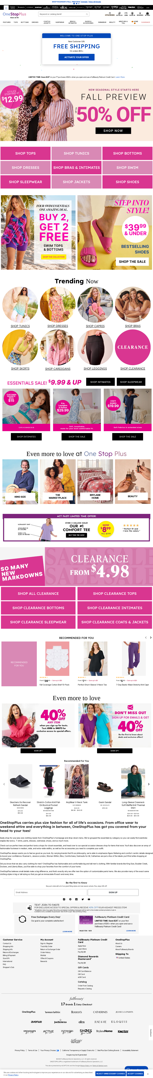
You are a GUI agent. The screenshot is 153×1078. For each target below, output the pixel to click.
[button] (132, 14)
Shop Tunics (76, 153)
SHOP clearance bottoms (38, 608)
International (7, 961)
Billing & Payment (9, 955)
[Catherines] (100, 1012)
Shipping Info (8, 949)
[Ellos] (82, 1021)
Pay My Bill (82, 952)
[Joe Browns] (60, 1021)
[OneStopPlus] (28, 1012)
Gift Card (81, 974)
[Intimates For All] (67, 1032)
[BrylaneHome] (104, 1032)
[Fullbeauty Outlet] (76, 1041)
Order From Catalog (85, 986)
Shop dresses (25, 167)
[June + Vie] (100, 1021)
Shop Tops (25, 153)
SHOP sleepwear (25, 182)
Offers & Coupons (46, 958)
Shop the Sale (77, 436)
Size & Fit (6, 958)
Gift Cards (83, 967)
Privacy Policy (20, 1050)
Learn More (120, 77)
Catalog (82, 981)
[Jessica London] (124, 1012)
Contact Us (7, 943)
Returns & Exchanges (11, 952)
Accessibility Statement (130, 1050)
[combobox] (63, 14)
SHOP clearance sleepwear (38, 622)
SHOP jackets (76, 182)
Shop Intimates (26, 436)
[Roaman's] (76, 1012)
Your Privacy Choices (48, 1050)
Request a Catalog (85, 989)
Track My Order (46, 946)
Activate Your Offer (76, 57)
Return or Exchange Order (50, 949)
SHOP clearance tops (115, 593)
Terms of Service (98, 1066)
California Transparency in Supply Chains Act (78, 1050)
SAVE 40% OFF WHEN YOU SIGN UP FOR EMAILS (65, 2)
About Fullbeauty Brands (124, 949)
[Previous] (146, 637)
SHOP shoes (127, 182)
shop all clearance (38, 593)
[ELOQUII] (119, 1021)
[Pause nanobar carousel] (74, 4)
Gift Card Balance (84, 971)
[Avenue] (36, 1021)
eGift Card (82, 977)
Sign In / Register (46, 943)
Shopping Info (8, 946)
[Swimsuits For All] (30, 1032)
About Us (118, 943)
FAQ (4, 964)
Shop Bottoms (127, 153)
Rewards (43, 961)
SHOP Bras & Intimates (76, 167)
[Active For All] (48, 1032)
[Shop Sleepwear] (131, 382)
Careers (118, 946)
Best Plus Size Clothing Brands (109, 1050)
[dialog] (147, 7)
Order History (45, 952)
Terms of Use (33, 1050)
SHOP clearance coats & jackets (114, 622)
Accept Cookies (135, 1074)
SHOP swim (127, 167)
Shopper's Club (8, 967)
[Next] (151, 637)
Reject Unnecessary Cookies (110, 1074)
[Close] (147, 1073)
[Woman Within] (52, 1012)
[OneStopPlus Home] (14, 15)
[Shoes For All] (86, 1032)
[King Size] (123, 1032)
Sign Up (113, 892)
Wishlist (43, 955)
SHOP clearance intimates (114, 608)
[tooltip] (6, 7)
